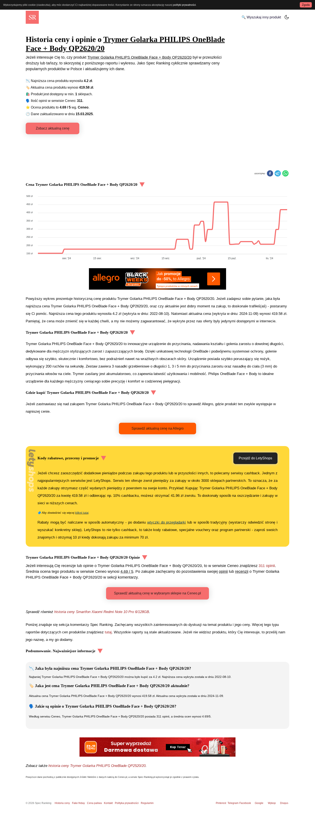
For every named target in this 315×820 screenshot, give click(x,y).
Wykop (272, 803)
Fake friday (78, 803)
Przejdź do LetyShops (255, 458)
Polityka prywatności (127, 803)
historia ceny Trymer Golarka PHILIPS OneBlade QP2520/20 (97, 766)
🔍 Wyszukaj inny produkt (261, 17)
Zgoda (306, 4)
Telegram (233, 803)
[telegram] (277, 173)
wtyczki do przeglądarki (166, 522)
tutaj (108, 632)
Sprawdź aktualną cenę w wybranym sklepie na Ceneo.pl (157, 593)
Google (259, 803)
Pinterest (221, 803)
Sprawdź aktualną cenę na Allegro (158, 428)
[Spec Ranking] (32, 17)
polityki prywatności (184, 4)
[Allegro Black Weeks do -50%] (157, 279)
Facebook (246, 803)
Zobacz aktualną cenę (52, 128)
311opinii (267, 566)
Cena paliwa (94, 803)
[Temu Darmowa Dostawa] (157, 747)
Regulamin (147, 803)
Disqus (284, 803)
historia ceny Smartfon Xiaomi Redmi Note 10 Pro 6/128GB (101, 612)
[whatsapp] (285, 173)
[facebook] (270, 173)
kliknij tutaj (81, 512)
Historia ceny (62, 803)
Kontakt (108, 803)
